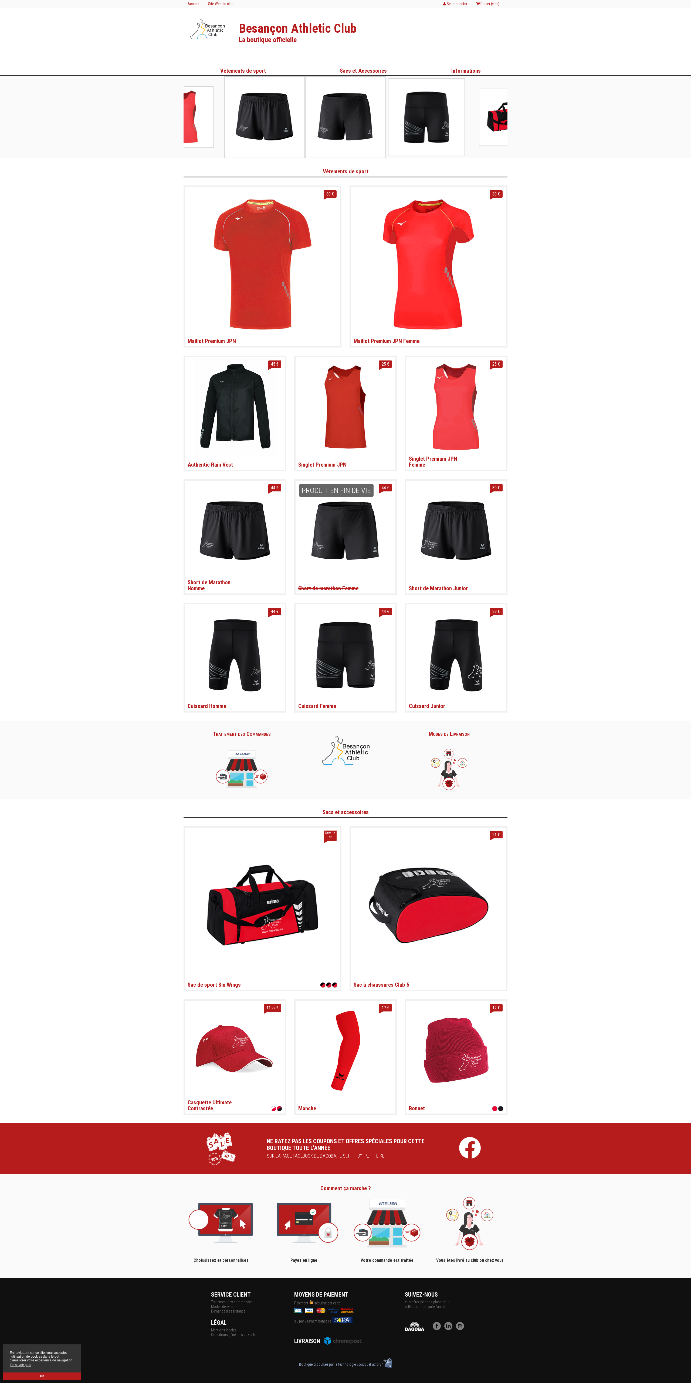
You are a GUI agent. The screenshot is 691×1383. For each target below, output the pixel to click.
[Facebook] (438, 1329)
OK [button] (42, 1376)
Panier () (489, 4)
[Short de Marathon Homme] (235, 530)
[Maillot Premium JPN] (262, 264)
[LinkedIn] (449, 1329)
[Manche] (345, 1050)
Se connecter (456, 4)
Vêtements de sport (243, 71)
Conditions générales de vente (233, 1335)
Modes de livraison (225, 1306)
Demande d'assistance (228, 1311)
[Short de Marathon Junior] (456, 530)
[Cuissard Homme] (235, 654)
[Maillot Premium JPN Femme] (428, 264)
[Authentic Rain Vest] (235, 406)
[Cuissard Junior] (456, 654)
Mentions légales (223, 1330)
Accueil (193, 4)
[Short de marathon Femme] (345, 530)
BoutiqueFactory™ (370, 1364)
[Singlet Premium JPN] (345, 406)
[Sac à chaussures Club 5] (428, 905)
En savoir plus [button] (20, 1365)
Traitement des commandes (232, 1302)
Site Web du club (220, 4)
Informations (466, 71)
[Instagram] (461, 1329)
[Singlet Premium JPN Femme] (456, 406)
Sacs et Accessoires (363, 71)
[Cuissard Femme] (345, 654)
